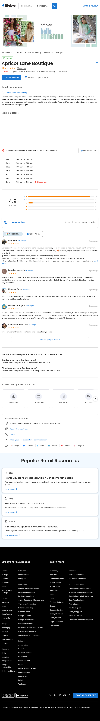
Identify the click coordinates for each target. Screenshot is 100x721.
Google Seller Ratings (7, 591)
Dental (21, 649)
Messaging (6, 628)
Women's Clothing (33, 53)
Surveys (5, 631)
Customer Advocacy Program (81, 619)
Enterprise (22, 579)
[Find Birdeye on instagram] (60, 695)
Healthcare (22, 657)
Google (16, 446)
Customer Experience (27, 631)
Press (52, 598)
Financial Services (25, 653)
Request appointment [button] (19, 429)
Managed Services (76, 575)
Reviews (5, 579)
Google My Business (26, 619)
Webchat (5, 602)
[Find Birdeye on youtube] (64, 695)
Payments (6, 618)
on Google (22, 241)
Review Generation (26, 596)
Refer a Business (75, 616)
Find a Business (75, 604)
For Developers (75, 608)
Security (34, 707)
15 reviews (21, 68)
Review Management (26, 592)
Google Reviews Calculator (80, 588)
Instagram (80, 446)
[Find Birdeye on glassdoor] (69, 695)
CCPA (53, 707)
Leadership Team (57, 579)
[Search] (54, 6)
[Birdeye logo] (9, 6)
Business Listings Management (31, 627)
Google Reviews (24, 616)
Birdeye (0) (35, 234)
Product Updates (57, 602)
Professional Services (77, 579)
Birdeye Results (56, 618)
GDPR (41, 707)
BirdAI (4, 653)
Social (4, 606)
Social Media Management (29, 635)
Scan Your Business (77, 600)
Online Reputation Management (31, 600)
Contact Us (54, 625)
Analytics (5, 657)
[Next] (95, 398)
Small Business (24, 575)
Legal (20, 664)
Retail (19, 53)
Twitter (41, 446)
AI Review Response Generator (81, 592)
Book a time (55, 586)
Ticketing (5, 643)
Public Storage (24, 672)
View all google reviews (50, 339)
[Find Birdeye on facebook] (46, 695)
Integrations (7, 661)
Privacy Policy (24, 707)
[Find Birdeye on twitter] (50, 695)
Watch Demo (55, 582)
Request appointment (38, 77)
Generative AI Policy (65, 707)
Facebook (29, 446)
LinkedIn (54, 446)
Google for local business (28, 588)
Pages (4, 586)
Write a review (90, 5)
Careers (53, 606)
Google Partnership (6, 666)
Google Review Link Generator (81, 596)
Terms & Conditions (10, 707)
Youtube (67, 446)
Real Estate (22, 676)
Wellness (22, 684)
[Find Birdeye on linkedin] (55, 695)
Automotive (23, 645)
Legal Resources (56, 622)
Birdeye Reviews (56, 614)
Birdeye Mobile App (9, 671)
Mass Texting (7, 614)
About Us (53, 575)
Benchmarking (7, 639)
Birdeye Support (75, 612)
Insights (5, 635)
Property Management (27, 668)
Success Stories (56, 610)
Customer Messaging (27, 604)
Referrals (5, 582)
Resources (54, 590)
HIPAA (47, 707)
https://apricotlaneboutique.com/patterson (28, 440)
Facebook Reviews (25, 623)
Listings (5, 575)
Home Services (24, 660)
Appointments (7, 610)
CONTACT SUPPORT (86, 695)
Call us (12, 434)
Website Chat (24, 612)
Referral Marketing (25, 608)
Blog (52, 594)
